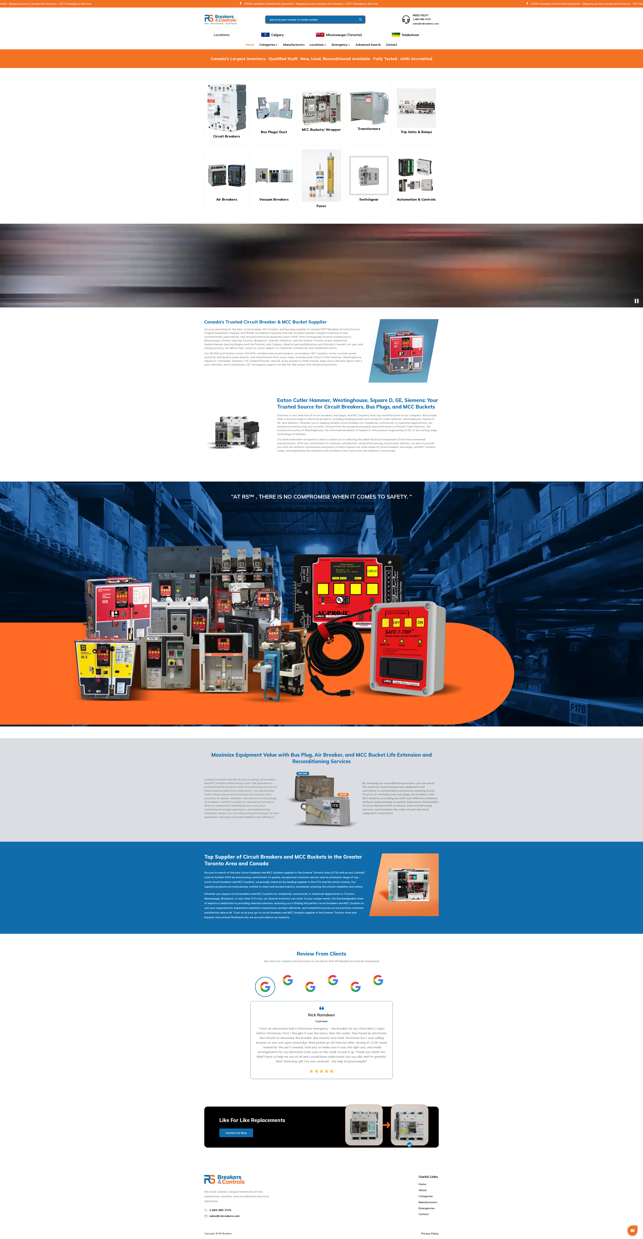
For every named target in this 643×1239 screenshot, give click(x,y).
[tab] (265, 987)
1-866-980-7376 (220, 1210)
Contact (391, 45)
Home (250, 45)
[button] (268, 45)
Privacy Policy (430, 1233)
